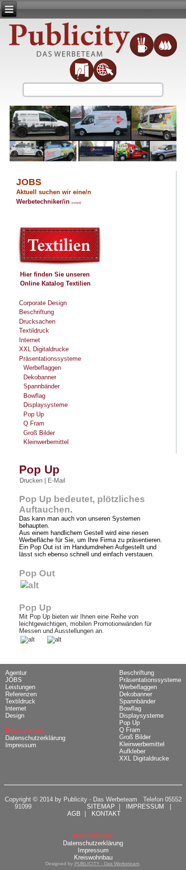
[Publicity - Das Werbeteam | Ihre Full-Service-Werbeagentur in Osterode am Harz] (69, 40)
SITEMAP (101, 806)
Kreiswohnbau (93, 857)
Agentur (16, 672)
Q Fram (33, 423)
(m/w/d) (76, 202)
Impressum (20, 745)
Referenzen (21, 694)
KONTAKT (106, 813)
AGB (74, 813)
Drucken (32, 480)
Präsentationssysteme (50, 358)
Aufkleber (132, 751)
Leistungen (20, 687)
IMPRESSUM (145, 806)
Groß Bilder (39, 432)
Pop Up (33, 414)
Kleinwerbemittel (46, 441)
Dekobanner (39, 377)
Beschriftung (36, 312)
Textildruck (34, 330)
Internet (29, 340)
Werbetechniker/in (44, 201)
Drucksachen (37, 321)
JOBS (16, 679)
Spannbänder (41, 386)
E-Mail (56, 480)
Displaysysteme (45, 404)
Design (14, 715)
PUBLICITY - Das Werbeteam (106, 863)
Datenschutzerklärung (35, 737)
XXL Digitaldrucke (44, 349)
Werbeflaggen (42, 367)
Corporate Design (43, 302)
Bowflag (34, 395)
